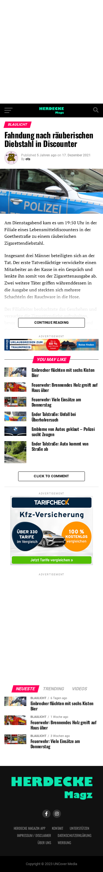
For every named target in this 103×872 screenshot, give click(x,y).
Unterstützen (79, 828)
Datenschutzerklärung (74, 835)
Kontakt (57, 828)
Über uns (44, 842)
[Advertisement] (51, 52)
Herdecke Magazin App (29, 828)
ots (28, 159)
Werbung (64, 842)
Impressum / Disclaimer (34, 835)
